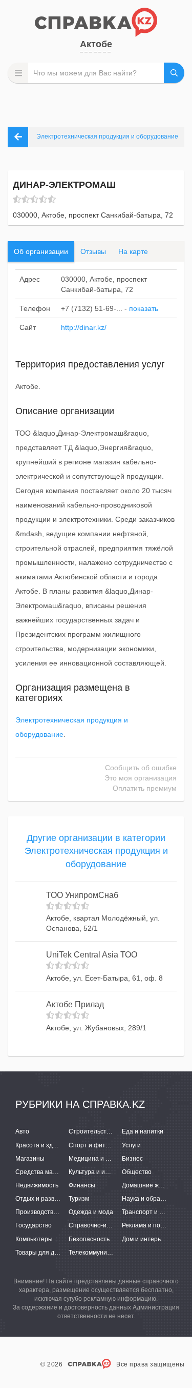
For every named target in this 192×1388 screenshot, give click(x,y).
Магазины (30, 1158)
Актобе (96, 44)
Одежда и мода (91, 1212)
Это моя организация (140, 778)
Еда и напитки (142, 1131)
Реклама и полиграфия (155, 1225)
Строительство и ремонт (105, 1131)
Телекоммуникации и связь (107, 1252)
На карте (133, 251)
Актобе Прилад (75, 1004)
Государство (33, 1225)
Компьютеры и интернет (51, 1239)
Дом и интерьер (145, 1239)
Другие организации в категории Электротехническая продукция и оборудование (96, 851)
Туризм (79, 1198)
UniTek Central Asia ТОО (91, 954)
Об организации (41, 251)
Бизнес (132, 1158)
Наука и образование (153, 1198)
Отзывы (93, 251)
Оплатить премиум (145, 788)
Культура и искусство (99, 1172)
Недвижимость (36, 1185)
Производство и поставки (52, 1212)
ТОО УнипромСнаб (82, 895)
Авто (22, 1131)
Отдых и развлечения (47, 1198)
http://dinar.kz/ (83, 327)
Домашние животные (153, 1185)
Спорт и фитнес (92, 1145)
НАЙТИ (174, 73)
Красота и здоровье (44, 1145)
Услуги (131, 1145)
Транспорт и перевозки (155, 1212)
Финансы (82, 1185)
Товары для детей (41, 1252)
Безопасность (89, 1239)
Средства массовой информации (63, 1172)
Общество (137, 1172)
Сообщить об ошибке (141, 768)
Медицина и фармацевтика (108, 1158)
